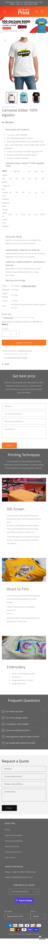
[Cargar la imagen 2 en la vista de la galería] (23, 97)
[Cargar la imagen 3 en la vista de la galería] (36, 97)
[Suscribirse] (36, 892)
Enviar (9, 445)
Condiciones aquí (28, 286)
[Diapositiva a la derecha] (45, 98)
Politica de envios (12, 846)
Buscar (7, 830)
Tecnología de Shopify (32, 934)
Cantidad (5, 329)
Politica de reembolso (14, 841)
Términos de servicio (13, 852)
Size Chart (9, 122)
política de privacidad (13, 835)
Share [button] (7, 364)
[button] (5, 11)
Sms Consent (10, 857)
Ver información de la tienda (15, 357)
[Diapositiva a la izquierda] (2, 98)
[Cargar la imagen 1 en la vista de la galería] (11, 97)
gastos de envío (8, 317)
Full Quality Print (19, 934)
